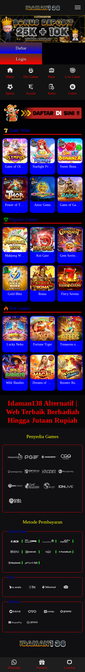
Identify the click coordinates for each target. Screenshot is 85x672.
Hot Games (30, 77)
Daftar (21, 48)
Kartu (52, 93)
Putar (51, 77)
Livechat (69, 667)
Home (10, 77)
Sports (10, 93)
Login (21, 59)
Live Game (72, 77)
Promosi (42, 667)
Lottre (72, 93)
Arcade (31, 93)
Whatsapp (14, 667)
